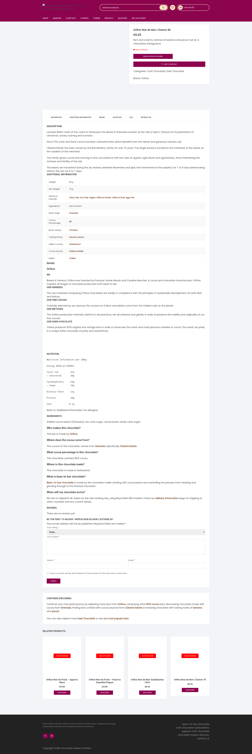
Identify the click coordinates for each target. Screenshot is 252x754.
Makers (57, 18)
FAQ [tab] (131, 117)
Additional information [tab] (80, 117)
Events (84, 18)
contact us (203, 738)
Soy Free (84, 197)
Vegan (92, 197)
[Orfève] (56, 342)
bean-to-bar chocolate (195, 724)
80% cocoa (152, 604)
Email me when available (153, 56)
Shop (45, 18)
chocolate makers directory (193, 735)
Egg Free (130, 197)
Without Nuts (118, 197)
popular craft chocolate (195, 731)
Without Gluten (103, 197)
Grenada (73, 213)
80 (70, 221)
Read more (62, 692)
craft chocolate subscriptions (192, 727)
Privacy (108, 18)
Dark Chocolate (175, 71)
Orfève (145, 78)
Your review (53, 536)
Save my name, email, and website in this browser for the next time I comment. (88, 573)
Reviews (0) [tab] (146, 117)
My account (139, 18)
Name (50, 560)
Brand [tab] (102, 117)
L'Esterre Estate (76, 251)
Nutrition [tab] (117, 117)
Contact (71, 18)
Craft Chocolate (156, 71)
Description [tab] (56, 117)
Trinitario (73, 230)
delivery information (166, 498)
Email (131, 560)
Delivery (122, 18)
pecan (81, 237)
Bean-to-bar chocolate (60, 482)
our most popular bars (116, 618)
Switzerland (74, 244)
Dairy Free (74, 197)
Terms (96, 18)
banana (73, 237)
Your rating (53, 527)
